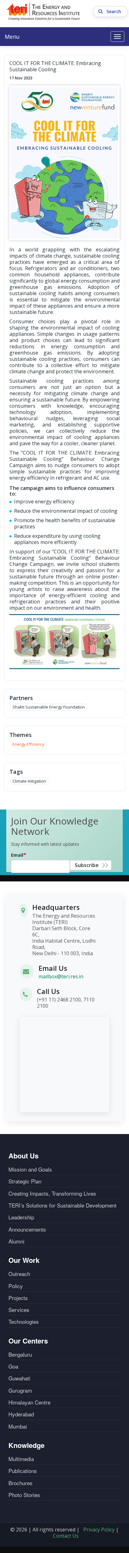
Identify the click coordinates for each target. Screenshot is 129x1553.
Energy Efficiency (28, 744)
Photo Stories (24, 1495)
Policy (15, 1286)
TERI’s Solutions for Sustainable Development (62, 1205)
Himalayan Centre (29, 1402)
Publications (22, 1471)
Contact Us (66, 1535)
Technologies (23, 1321)
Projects (18, 1298)
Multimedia (21, 1459)
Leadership (21, 1217)
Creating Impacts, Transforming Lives (52, 1193)
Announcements (27, 1229)
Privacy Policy (99, 1529)
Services (18, 1309)
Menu (12, 36)
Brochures (20, 1483)
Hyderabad (21, 1414)
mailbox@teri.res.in (61, 976)
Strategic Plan (24, 1181)
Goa (13, 1366)
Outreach (19, 1274)
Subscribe (87, 865)
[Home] (43, 11)
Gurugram (20, 1390)
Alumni (16, 1241)
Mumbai (17, 1426)
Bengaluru (20, 1354)
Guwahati (19, 1378)
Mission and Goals (30, 1169)
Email (17, 855)
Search (114, 11)
